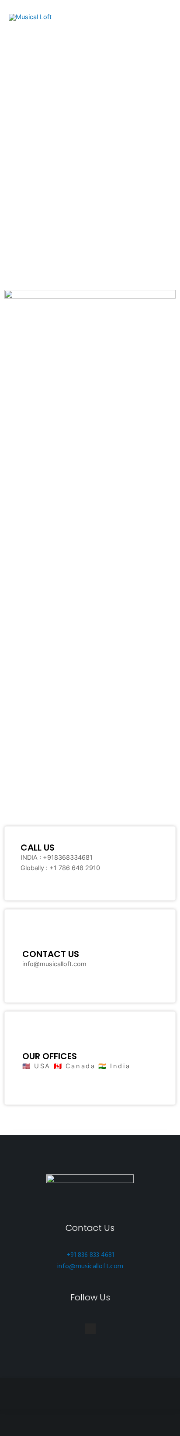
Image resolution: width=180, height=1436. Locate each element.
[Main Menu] (160, 17)
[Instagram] (90, 1328)
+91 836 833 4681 (90, 1255)
